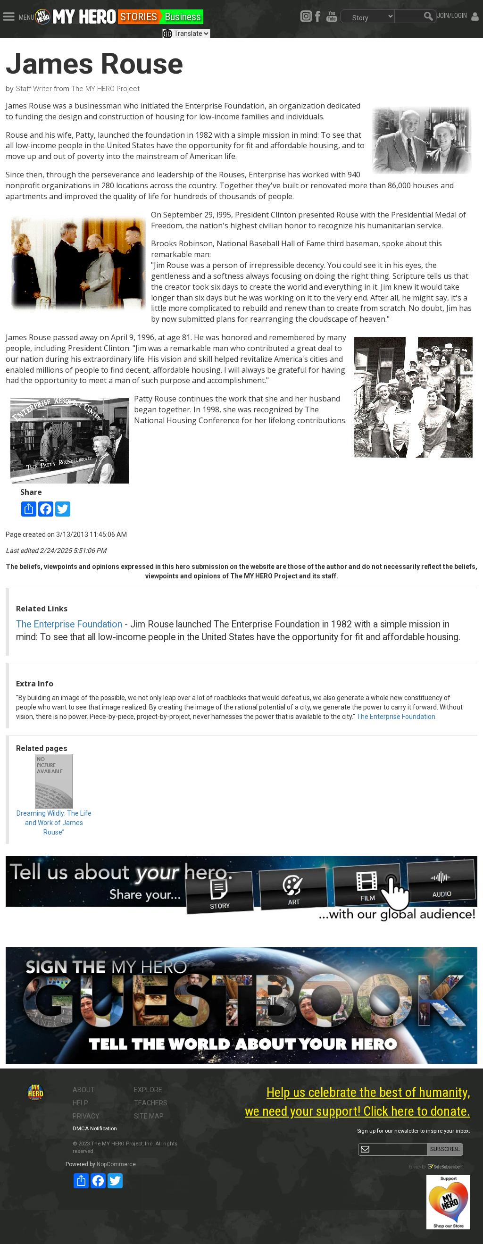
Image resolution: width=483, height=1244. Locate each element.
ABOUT (84, 1090)
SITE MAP (149, 1116)
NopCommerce (116, 1164)
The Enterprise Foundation (69, 624)
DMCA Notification (95, 1129)
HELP (80, 1103)
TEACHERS (150, 1103)
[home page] (84, 14)
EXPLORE (148, 1090)
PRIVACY (86, 1116)
